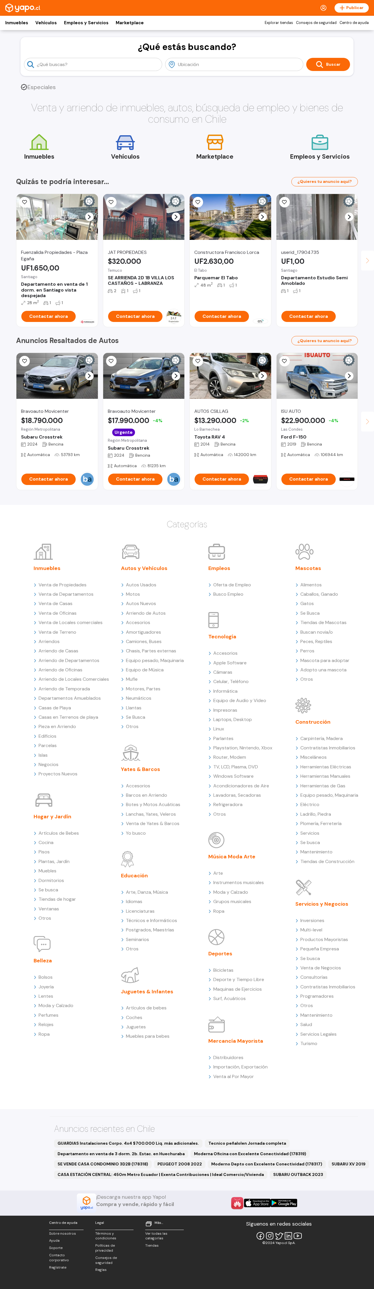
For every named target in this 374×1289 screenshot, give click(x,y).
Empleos (219, 568)
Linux (218, 729)
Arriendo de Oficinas (60, 670)
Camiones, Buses (144, 641)
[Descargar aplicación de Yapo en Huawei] (237, 1203)
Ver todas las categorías (156, 1236)
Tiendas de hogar (57, 899)
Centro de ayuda (354, 22)
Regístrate (57, 1267)
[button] (89, 217)
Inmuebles (16, 23)
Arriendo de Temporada (64, 689)
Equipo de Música (145, 670)
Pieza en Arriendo (57, 726)
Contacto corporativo (59, 1257)
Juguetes (136, 1027)
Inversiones (312, 920)
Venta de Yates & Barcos (152, 823)
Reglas (101, 1269)
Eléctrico (309, 804)
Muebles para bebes (147, 1036)
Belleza (43, 960)
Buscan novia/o (316, 632)
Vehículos (46, 23)
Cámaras (222, 672)
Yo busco (136, 833)
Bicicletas (223, 970)
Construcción (312, 721)
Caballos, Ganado (319, 594)
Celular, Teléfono (231, 681)
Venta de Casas (55, 603)
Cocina (46, 842)
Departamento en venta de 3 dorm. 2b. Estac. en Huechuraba (121, 1153)
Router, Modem (229, 757)
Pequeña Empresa (319, 949)
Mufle (132, 679)
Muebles (47, 871)
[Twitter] (279, 1236)
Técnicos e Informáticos (151, 920)
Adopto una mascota (323, 670)
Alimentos (311, 585)
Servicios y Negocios (321, 903)
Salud (306, 1024)
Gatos (307, 603)
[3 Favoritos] (284, 202)
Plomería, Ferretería (321, 823)
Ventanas (49, 909)
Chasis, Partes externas (151, 651)
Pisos (44, 852)
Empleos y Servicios (86, 23)
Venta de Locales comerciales (71, 622)
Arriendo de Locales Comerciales (74, 679)
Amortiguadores (143, 632)
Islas (43, 755)
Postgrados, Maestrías (150, 930)
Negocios (48, 764)
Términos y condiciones (105, 1236)
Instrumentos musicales (238, 882)
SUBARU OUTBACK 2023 (298, 1174)
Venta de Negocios (320, 968)
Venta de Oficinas (58, 613)
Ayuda (54, 1240)
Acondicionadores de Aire (241, 786)
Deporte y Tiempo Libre (238, 979)
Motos (133, 594)
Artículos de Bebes (59, 833)
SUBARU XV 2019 (349, 1164)
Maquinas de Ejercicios (237, 989)
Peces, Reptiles (316, 641)
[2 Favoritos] (111, 361)
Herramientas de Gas (322, 786)
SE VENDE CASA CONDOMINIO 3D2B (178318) (103, 1164)
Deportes (220, 953)
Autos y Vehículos (144, 568)
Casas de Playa (55, 708)
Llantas (133, 708)
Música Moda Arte (231, 856)
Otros (45, 918)
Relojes (46, 1024)
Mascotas (308, 568)
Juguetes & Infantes (147, 991)
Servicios (309, 833)
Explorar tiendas (279, 22)
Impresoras (225, 710)
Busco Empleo (228, 594)
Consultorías (314, 977)
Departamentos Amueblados (70, 698)
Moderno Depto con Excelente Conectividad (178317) (266, 1164)
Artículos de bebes (146, 1008)
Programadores (317, 996)
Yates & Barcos (140, 769)
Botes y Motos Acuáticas (153, 804)
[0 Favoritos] (198, 361)
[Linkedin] (288, 1236)
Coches (134, 1017)
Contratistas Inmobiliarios (327, 748)
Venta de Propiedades (62, 585)
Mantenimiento (316, 852)
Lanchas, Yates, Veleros (151, 814)
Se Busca (135, 717)
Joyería (46, 987)
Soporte (56, 1247)
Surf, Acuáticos (229, 998)
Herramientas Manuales (325, 776)
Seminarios (137, 939)
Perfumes (48, 1015)
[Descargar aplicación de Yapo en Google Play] (284, 1203)
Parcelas (48, 745)
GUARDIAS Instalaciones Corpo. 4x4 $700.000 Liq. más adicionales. (128, 1143)
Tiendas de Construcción (327, 861)
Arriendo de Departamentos (69, 660)
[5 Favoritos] (111, 202)
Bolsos (46, 977)
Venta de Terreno (57, 632)
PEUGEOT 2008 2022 (179, 1164)
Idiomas (134, 901)
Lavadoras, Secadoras (237, 795)
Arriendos (49, 641)
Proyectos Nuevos (58, 774)
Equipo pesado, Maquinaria (155, 660)
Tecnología (222, 636)
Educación (134, 875)
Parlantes (223, 738)
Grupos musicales (232, 901)
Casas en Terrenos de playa (68, 717)
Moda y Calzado (56, 1005)
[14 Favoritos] (198, 202)
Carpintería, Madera (321, 738)
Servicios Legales (318, 1034)
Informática (225, 691)
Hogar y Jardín (52, 816)
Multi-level (311, 930)
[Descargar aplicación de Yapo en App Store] (257, 1203)
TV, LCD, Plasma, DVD (235, 767)
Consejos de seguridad (316, 22)
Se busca (48, 890)
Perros (307, 651)
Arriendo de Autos (146, 613)
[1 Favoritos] (24, 202)
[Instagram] (269, 1236)
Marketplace (130, 23)
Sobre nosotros (62, 1233)
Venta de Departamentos (66, 594)
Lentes (46, 996)
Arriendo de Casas (58, 651)
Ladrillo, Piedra (315, 814)
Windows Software (233, 776)
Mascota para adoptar (324, 660)
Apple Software (230, 663)
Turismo (308, 1043)
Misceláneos (313, 757)
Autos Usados (141, 585)
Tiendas (152, 1245)
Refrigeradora (228, 804)
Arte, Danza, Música (147, 892)
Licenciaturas (140, 911)
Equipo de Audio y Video (239, 700)
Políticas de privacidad (105, 1248)
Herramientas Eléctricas (325, 767)
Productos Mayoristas (324, 939)
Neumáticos (138, 698)
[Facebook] (260, 1236)
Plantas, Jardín (54, 861)
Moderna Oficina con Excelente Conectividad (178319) (250, 1153)
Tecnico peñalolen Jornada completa (247, 1143)
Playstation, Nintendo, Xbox (242, 748)
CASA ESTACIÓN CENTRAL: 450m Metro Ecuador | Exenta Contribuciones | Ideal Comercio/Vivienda (161, 1174)
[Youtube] (297, 1236)
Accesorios (138, 622)
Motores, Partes (143, 689)
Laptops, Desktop (232, 719)
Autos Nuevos (141, 603)
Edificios (47, 736)
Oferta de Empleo (232, 585)
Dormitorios (51, 880)
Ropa (44, 1034)
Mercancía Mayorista (235, 1040)
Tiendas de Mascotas (323, 622)
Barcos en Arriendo (146, 795)
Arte (218, 873)
